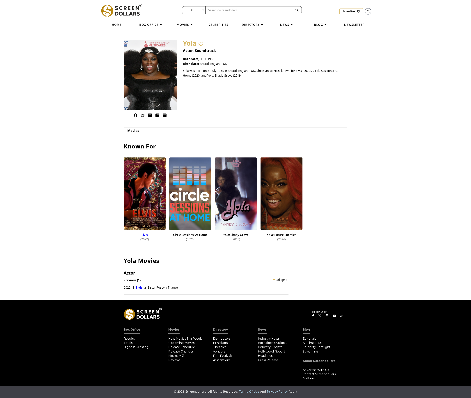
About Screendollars (319, 361)
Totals (128, 343)
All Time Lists (312, 343)
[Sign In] (368, 11)
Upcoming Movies (181, 343)
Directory (220, 329)
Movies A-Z (176, 355)
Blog (306, 329)
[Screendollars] (121, 10)
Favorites (349, 11)
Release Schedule (181, 347)
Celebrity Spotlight (316, 347)
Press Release (268, 360)
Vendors (219, 351)
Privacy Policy (277, 392)
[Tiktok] (341, 316)
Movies (133, 130)
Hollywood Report (271, 351)
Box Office (132, 329)
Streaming (310, 351)
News (262, 329)
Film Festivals (222, 355)
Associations (221, 360)
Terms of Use (249, 392)
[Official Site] (150, 115)
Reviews (174, 360)
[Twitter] (319, 315)
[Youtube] (334, 316)
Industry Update (270, 347)
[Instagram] (142, 115)
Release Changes (181, 351)
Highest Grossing (136, 347)
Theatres (219, 347)
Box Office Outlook (272, 343)
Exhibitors (220, 343)
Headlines (265, 355)
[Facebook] (135, 115)
